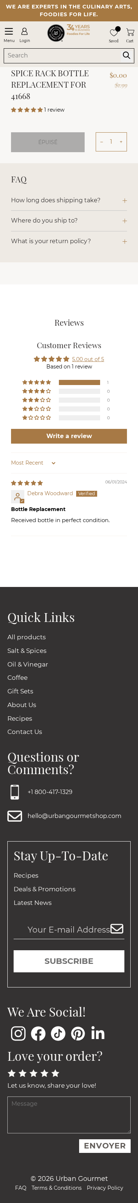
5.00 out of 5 (88, 359)
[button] (27, 109)
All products (26, 637)
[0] (114, 32)
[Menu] (9, 31)
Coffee (17, 677)
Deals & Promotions (44, 889)
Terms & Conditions (57, 1188)
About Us (21, 705)
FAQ (20, 1188)
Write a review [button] (69, 436)
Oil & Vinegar (27, 664)
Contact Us (24, 731)
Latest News (33, 902)
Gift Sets (20, 691)
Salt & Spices (26, 650)
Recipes (19, 718)
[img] (27, 483)
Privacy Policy (105, 1188)
